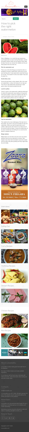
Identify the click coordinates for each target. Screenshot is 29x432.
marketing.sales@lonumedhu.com (13, 411)
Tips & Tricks (11, 36)
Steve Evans (5, 55)
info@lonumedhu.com (6, 390)
